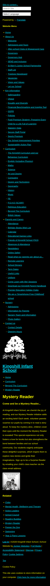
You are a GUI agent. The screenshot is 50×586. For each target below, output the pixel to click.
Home (8, 377)
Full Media (36, 546)
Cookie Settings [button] (16, 554)
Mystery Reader (12, 390)
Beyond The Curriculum (16, 385)
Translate (21, 20)
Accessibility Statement (13, 550)
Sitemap (29, 550)
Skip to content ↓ (10, 5)
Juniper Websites (21, 546)
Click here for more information (31, 577)
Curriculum (10, 381)
